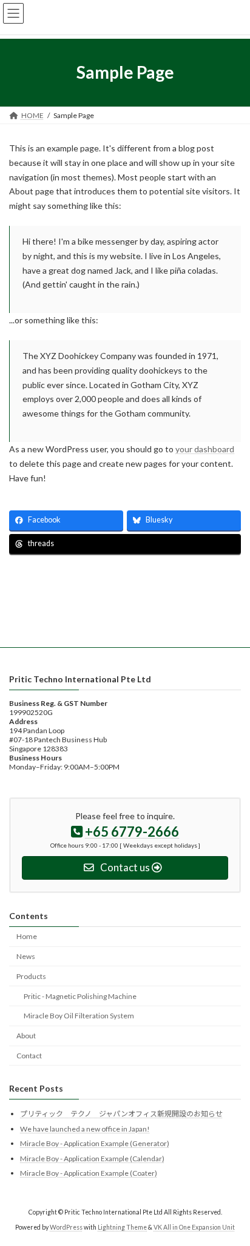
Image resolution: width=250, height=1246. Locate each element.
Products (31, 976)
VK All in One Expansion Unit (194, 1227)
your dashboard (204, 449)
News (25, 956)
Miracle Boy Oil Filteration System (79, 1015)
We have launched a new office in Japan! (85, 1128)
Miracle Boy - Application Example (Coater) (88, 1173)
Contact (29, 1055)
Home (26, 936)
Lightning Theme (122, 1227)
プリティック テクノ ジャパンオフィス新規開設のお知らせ (121, 1113)
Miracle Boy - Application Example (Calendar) (92, 1157)
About (26, 1035)
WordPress (66, 1227)
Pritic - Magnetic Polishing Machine (80, 995)
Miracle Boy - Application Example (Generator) (94, 1143)
